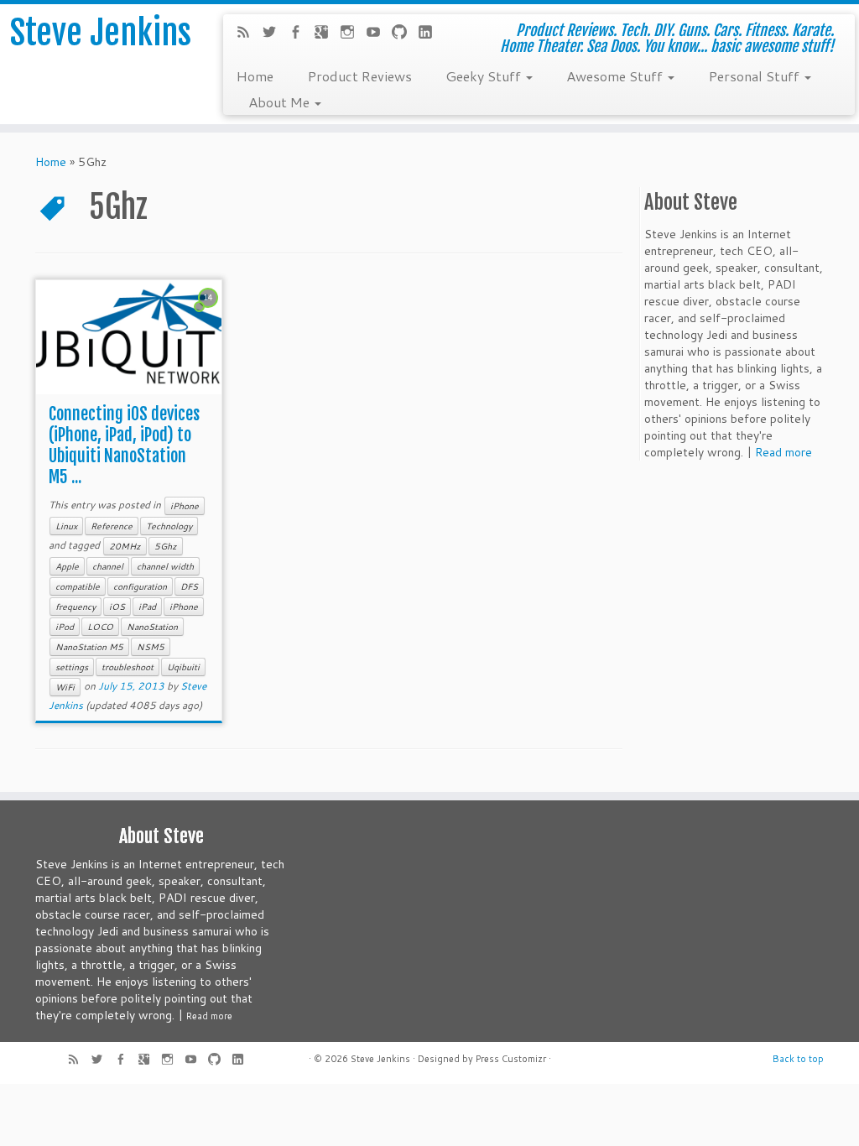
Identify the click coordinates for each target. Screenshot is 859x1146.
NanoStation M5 (89, 647)
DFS (189, 586)
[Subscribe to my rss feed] (249, 33)
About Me (280, 101)
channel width (165, 566)
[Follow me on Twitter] (275, 33)
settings (71, 667)
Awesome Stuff (616, 75)
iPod (64, 627)
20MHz (125, 546)
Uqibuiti (183, 667)
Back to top (798, 1058)
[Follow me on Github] (405, 33)
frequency (75, 606)
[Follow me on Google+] (327, 33)
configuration (140, 586)
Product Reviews (359, 75)
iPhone (184, 506)
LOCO (100, 627)
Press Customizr (511, 1058)
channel (107, 566)
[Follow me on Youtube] (379, 33)
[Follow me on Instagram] (353, 33)
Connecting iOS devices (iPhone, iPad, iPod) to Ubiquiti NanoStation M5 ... (124, 445)
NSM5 (150, 647)
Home (254, 75)
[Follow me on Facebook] (301, 33)
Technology (169, 526)
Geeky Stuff (484, 75)
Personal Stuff (755, 75)
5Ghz (165, 546)
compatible (77, 586)
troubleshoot (128, 667)
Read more (783, 452)
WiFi (65, 687)
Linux (66, 526)
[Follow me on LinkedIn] (431, 33)
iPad (147, 606)
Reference (112, 526)
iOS (117, 606)
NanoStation (152, 627)
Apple (67, 566)
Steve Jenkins (100, 33)
